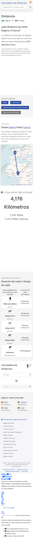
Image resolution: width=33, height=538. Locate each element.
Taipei (8, 426)
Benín (6, 402)
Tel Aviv (8, 429)
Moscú (8, 435)
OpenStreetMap (19, 184)
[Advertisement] (16, 73)
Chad (22, 408)
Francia (26, 127)
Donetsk (9, 441)
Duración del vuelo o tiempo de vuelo (15, 107)
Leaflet (12, 184)
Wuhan (8, 453)
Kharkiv (9, 438)
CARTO (30, 184)
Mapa (5, 102)
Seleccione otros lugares (11, 112)
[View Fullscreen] (30, 153)
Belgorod (8, 423)
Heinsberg (10, 450)
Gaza (12, 432)
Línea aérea (15, 102)
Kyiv (8, 447)
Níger (6, 408)
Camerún (24, 402)
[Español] (30, 2)
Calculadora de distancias (14, 3)
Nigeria (12, 127)
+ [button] (29, 147)
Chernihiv (9, 444)
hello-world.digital (8, 508)
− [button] (29, 149)
